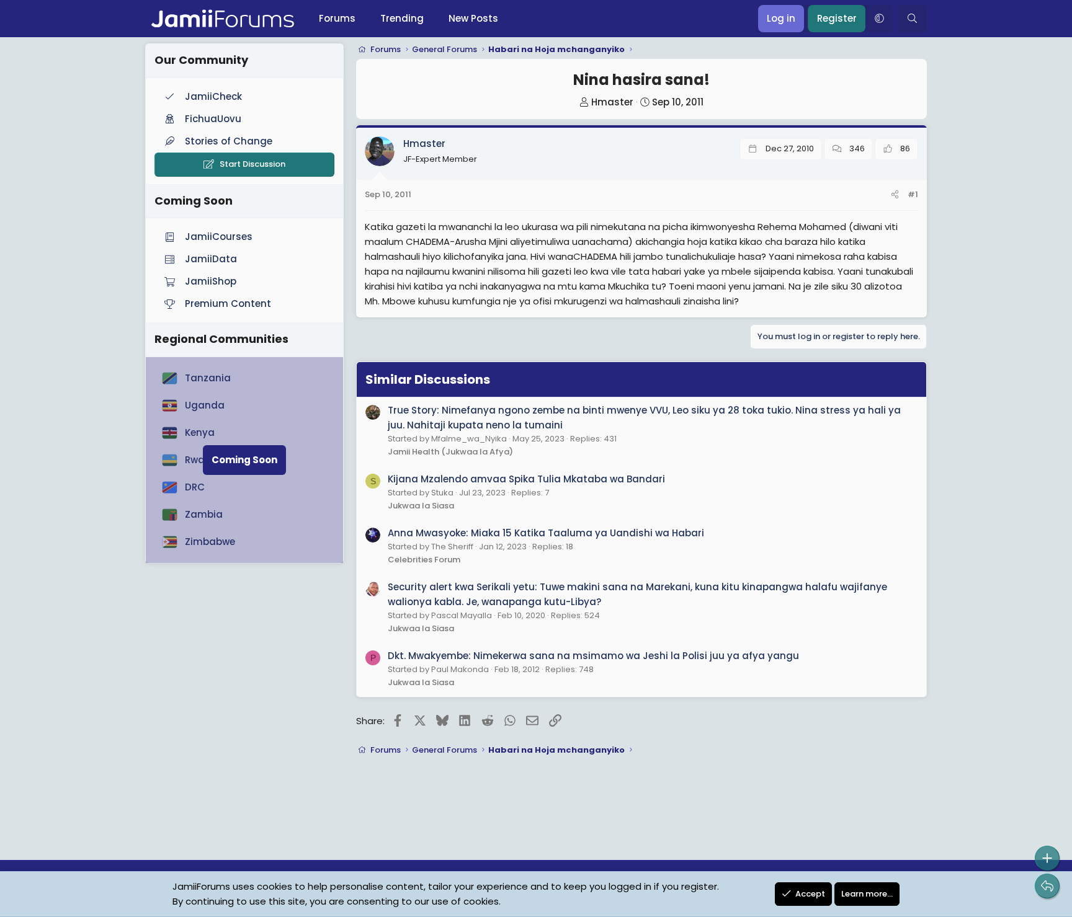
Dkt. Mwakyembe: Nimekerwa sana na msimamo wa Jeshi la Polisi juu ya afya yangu (593, 655)
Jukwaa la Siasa (421, 506)
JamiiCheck (213, 96)
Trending (402, 18)
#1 (913, 194)
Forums (337, 18)
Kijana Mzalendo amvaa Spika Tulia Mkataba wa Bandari (526, 478)
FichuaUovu (213, 118)
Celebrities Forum (424, 559)
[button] (879, 18)
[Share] (895, 195)
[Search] (912, 18)
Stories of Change (228, 141)
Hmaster (612, 102)
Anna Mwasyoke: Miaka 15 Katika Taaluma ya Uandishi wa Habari (546, 532)
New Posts (473, 18)
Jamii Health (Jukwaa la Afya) (450, 452)
